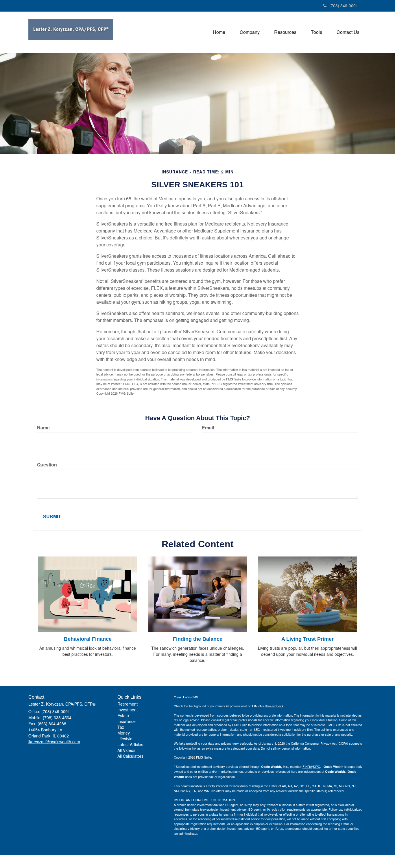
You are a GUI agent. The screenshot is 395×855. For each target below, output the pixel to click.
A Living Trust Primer (307, 639)
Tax (120, 727)
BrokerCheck (274, 706)
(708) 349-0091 (343, 5)
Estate (123, 715)
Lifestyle (124, 739)
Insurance (126, 721)
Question (47, 465)
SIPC (316, 766)
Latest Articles (130, 744)
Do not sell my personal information (285, 748)
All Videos (126, 750)
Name (43, 427)
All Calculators (130, 756)
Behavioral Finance (88, 639)
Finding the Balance (197, 639)
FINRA (307, 766)
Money (123, 733)
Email (208, 427)
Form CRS (190, 697)
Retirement (127, 704)
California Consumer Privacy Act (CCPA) (319, 743)
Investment (127, 710)
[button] (249, 32)
